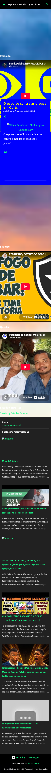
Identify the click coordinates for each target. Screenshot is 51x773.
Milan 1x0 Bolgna (10, 461)
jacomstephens (33, 763)
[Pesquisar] (47, 4)
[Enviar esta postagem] (5, 153)
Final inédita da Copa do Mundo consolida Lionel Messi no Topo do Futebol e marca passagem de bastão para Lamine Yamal (25, 672)
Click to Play (25, 129)
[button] (5, 117)
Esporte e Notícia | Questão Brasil (26, 4)
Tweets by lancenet (11, 425)
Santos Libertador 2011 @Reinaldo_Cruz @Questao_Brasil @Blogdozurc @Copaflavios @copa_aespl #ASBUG (23, 564)
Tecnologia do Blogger (27, 757)
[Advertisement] (25, 214)
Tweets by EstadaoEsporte (13, 413)
